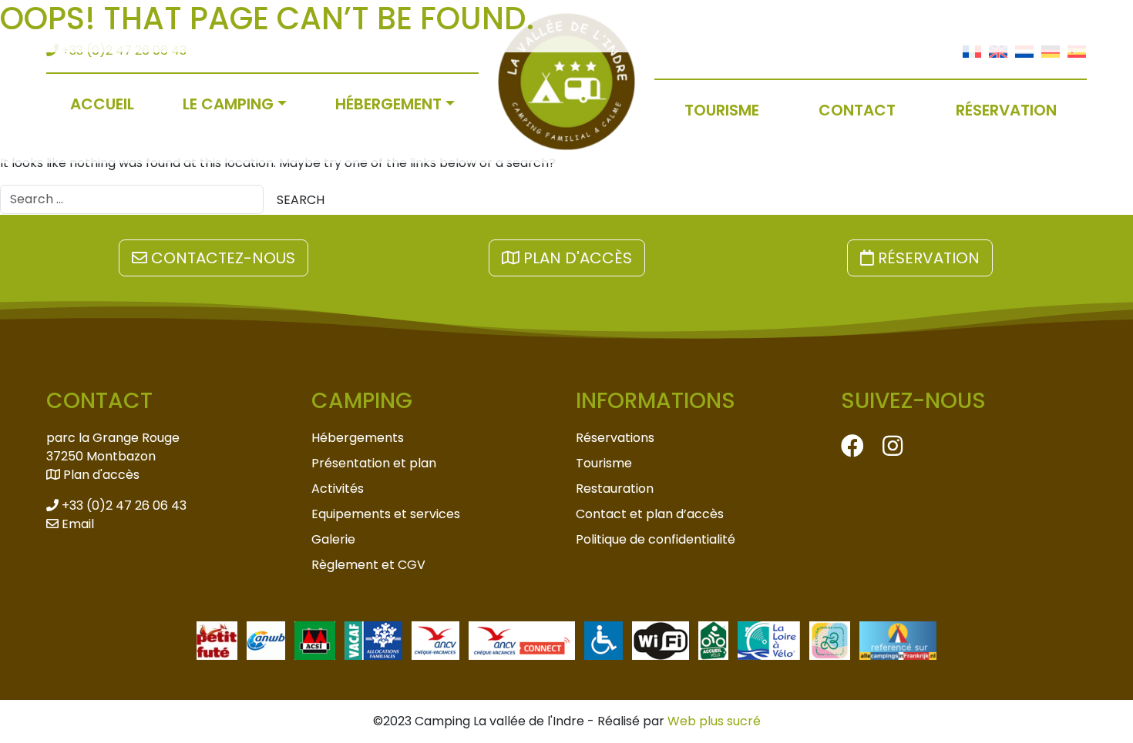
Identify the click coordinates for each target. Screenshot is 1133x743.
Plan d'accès (575, 258)
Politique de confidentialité (655, 539)
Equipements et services (385, 514)
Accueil (102, 104)
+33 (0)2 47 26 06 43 (123, 505)
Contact (857, 110)
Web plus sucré (714, 721)
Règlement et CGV (368, 565)
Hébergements (357, 438)
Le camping (228, 104)
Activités (337, 488)
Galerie (333, 539)
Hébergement (388, 104)
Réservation (1006, 110)
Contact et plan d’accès (650, 514)
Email (76, 524)
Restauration (615, 488)
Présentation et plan (373, 463)
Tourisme (721, 110)
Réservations (615, 438)
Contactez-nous (221, 258)
